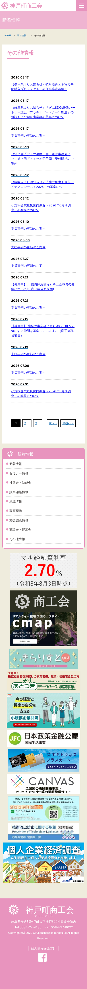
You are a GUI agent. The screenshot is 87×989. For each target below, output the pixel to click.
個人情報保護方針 (43, 948)
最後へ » (68, 423)
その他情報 (17, 539)
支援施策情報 (18, 520)
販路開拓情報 (18, 492)
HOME (7, 35)
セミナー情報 (18, 473)
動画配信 (15, 511)
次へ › (53, 423)
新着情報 (15, 464)
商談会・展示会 (20, 529)
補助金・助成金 (20, 482)
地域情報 (15, 501)
